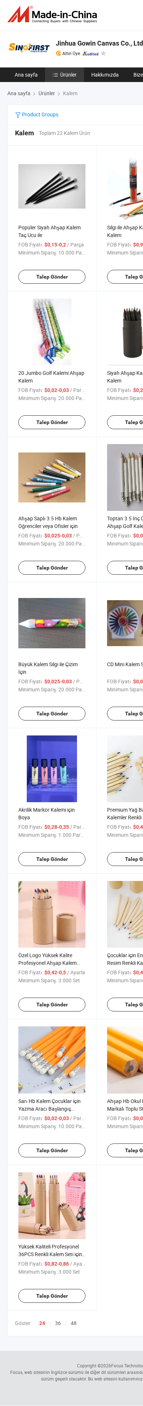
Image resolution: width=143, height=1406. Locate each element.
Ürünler (68, 74)
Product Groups (39, 114)
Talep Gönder (52, 277)
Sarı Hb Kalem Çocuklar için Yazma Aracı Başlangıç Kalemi (49, 1109)
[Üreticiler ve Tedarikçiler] (53, 14)
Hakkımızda (105, 74)
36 (58, 1323)
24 (42, 1323)
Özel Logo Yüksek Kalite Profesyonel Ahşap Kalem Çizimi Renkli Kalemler (47, 963)
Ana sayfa (26, 74)
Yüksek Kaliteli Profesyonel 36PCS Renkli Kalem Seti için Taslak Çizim (50, 1254)
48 (74, 1323)
